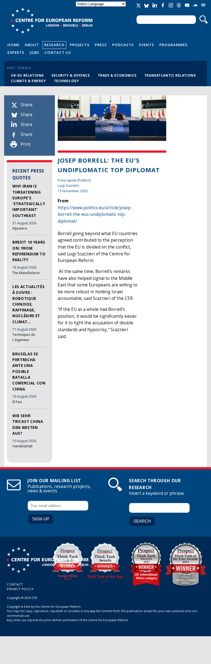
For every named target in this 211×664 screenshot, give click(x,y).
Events (146, 44)
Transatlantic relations (170, 75)
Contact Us (58, 52)
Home (13, 44)
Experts (15, 52)
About (32, 44)
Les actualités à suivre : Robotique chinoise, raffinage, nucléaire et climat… (28, 304)
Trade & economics (117, 75)
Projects (80, 44)
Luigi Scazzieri (68, 185)
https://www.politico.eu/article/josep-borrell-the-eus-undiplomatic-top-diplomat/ (95, 214)
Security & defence (70, 75)
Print (26, 144)
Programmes (173, 44)
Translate (101, 9)
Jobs (34, 52)
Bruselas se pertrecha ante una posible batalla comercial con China (29, 371)
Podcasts (123, 44)
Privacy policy (20, 589)
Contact (15, 584)
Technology (66, 81)
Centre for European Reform (51, 20)
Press (101, 44)
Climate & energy (28, 81)
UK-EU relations (27, 75)
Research (54, 44)
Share (26, 105)
